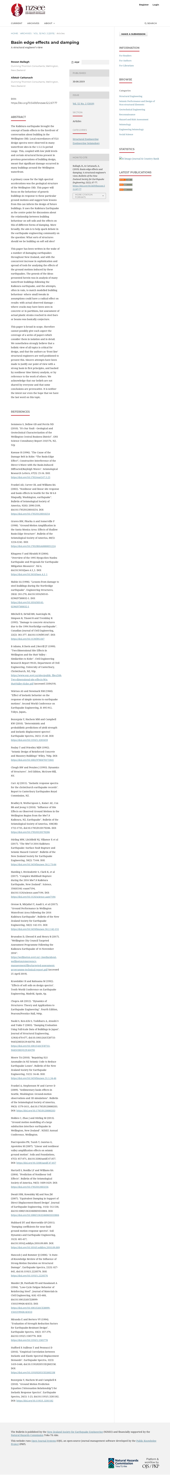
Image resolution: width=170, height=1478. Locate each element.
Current (16, 23)
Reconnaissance (127, 114)
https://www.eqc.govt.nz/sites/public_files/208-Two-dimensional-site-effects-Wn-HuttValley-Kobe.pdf (36, 679)
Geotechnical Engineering (132, 109)
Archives (33, 23)
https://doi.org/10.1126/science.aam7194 (33, 896)
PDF (76, 62)
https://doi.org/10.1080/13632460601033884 (35, 1215)
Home (14, 33)
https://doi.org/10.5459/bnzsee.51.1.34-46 (33, 1078)
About (48, 23)
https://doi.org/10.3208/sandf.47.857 (36, 1162)
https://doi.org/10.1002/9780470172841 (32, 759)
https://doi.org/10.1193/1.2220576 (29, 1275)
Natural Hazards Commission (27, 1435)
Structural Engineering (86, 139)
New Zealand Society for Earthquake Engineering (75, 1431)
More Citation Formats (84, 195)
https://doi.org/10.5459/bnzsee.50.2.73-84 (33, 864)
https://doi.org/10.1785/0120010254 (30, 513)
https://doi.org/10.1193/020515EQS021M (33, 1372)
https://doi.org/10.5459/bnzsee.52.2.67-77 (34, 103)
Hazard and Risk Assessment (133, 119)
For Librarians (126, 65)
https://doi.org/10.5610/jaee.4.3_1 (29, 574)
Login (156, 4)
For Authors (125, 60)
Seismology (125, 124)
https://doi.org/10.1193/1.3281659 (29, 740)
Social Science (126, 134)
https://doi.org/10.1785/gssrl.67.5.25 (30, 477)
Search (152, 23)
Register (144, 4)
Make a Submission (133, 34)
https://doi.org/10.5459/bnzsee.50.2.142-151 (35, 929)
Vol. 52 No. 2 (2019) (44, 33)
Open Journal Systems (43, 1440)
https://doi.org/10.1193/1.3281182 (34, 1400)
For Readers (125, 55)
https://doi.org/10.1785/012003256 (29, 1186)
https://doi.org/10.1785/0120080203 (35, 1110)
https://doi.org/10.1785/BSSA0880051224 (33, 546)
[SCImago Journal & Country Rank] (139, 158)
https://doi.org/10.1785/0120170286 (30, 832)
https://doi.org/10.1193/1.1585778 (29, 1340)
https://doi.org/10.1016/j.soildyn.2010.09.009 (35, 1247)
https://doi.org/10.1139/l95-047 (27, 638)
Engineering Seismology (86, 143)
